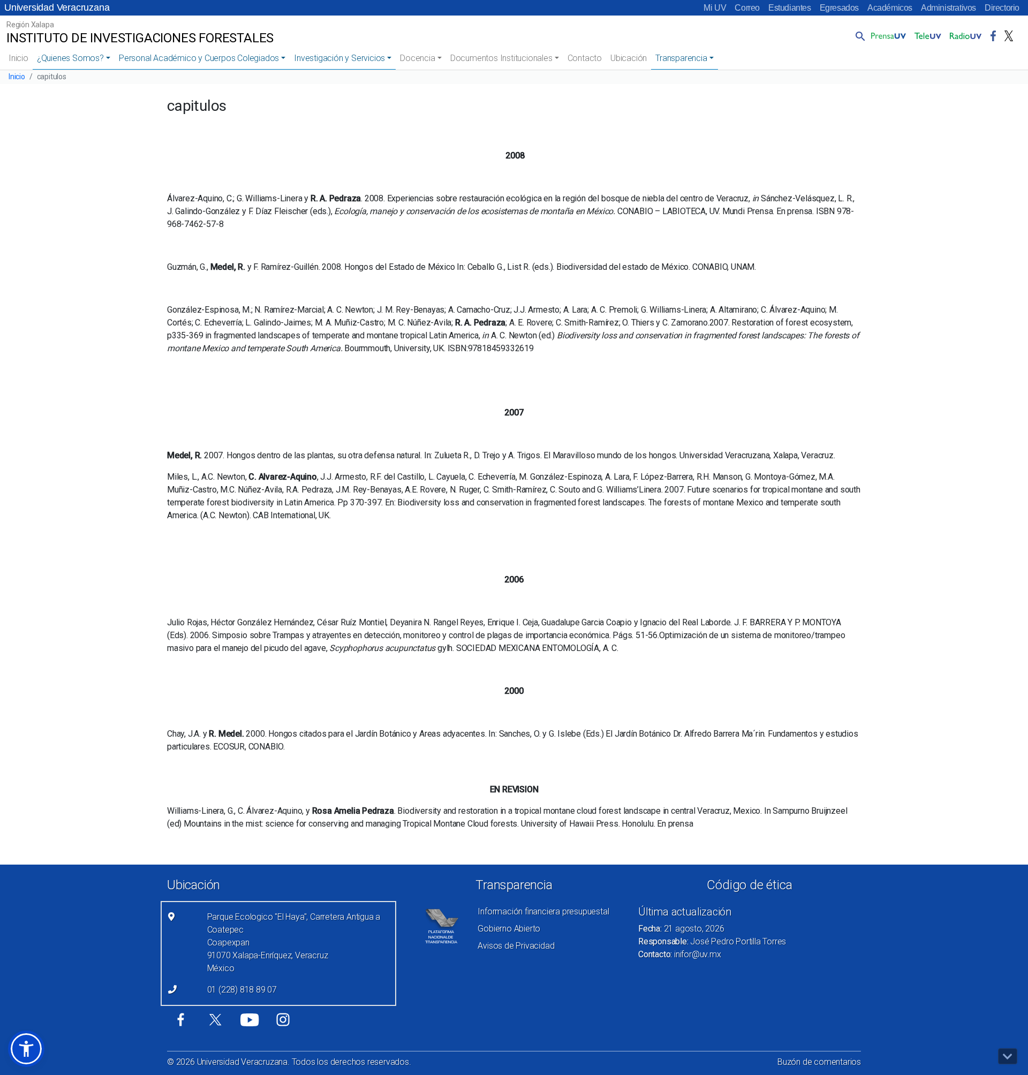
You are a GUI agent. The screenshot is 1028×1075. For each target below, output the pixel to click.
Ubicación (628, 58)
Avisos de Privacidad (516, 946)
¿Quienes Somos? (70, 58)
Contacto (585, 58)
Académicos (889, 7)
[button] (858, 36)
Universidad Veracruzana (56, 7)
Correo (747, 7)
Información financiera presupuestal (543, 911)
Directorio (1002, 7)
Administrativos (948, 7)
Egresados (839, 7)
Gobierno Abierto (509, 928)
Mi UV (715, 7)
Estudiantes (789, 7)
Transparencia (681, 58)
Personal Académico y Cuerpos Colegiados (199, 58)
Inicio (18, 58)
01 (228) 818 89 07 (242, 990)
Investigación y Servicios (339, 58)
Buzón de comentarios (819, 1062)
